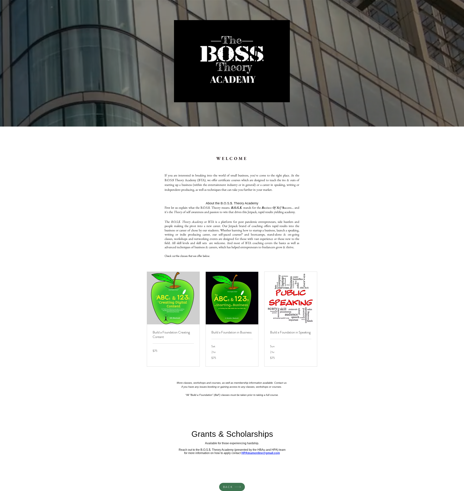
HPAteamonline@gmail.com (260, 453)
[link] (173, 334)
